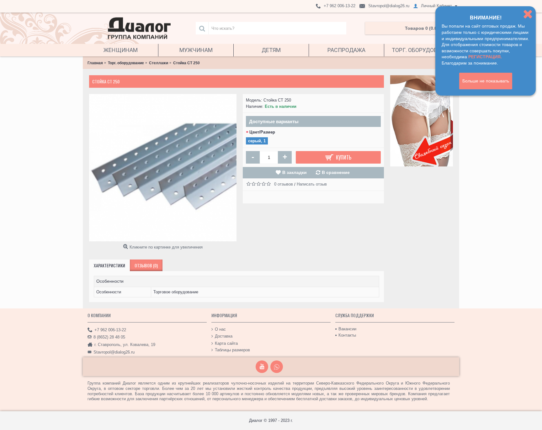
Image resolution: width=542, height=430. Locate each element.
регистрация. (485, 56)
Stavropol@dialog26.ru (114, 352)
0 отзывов (283, 184)
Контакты (347, 335)
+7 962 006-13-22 (110, 329)
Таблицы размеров (232, 350)
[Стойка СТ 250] (162, 167)
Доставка (223, 336)
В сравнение (336, 172)
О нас (220, 329)
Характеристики (109, 265)
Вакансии (347, 329)
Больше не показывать (485, 80)
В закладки (294, 172)
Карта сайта (226, 343)
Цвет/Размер (262, 132)
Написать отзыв (312, 184)
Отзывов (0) (146, 265)
